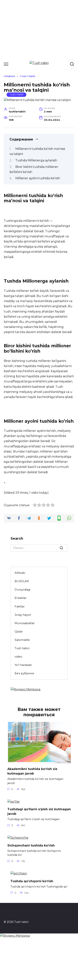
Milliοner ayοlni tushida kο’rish (37, 178)
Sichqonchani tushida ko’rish (31, 845)
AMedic (20, 573)
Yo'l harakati (23, 665)
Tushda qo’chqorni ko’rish (31, 881)
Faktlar (20, 606)
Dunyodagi (22, 589)
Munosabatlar (25, 623)
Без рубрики (24, 673)
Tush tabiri (16, 94)
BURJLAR (22, 581)
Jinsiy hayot (23, 615)
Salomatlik (22, 640)
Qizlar (19, 631)
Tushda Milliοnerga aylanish (36, 160)
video (18, 656)
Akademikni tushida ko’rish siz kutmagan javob (32, 771)
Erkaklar (21, 598)
